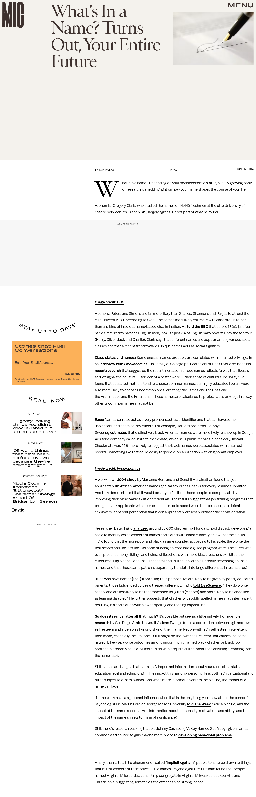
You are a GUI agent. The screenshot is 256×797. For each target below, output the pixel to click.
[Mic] (13, 15)
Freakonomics (136, 364)
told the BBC (197, 327)
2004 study (126, 480)
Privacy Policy (20, 381)
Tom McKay (106, 169)
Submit (72, 373)
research (102, 623)
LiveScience (211, 585)
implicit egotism (180, 763)
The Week (202, 704)
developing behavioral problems (205, 735)
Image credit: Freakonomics (118, 468)
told (197, 585)
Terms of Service (68, 379)
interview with (111, 364)
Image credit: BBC (109, 302)
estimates (118, 433)
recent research (108, 371)
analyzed (140, 528)
